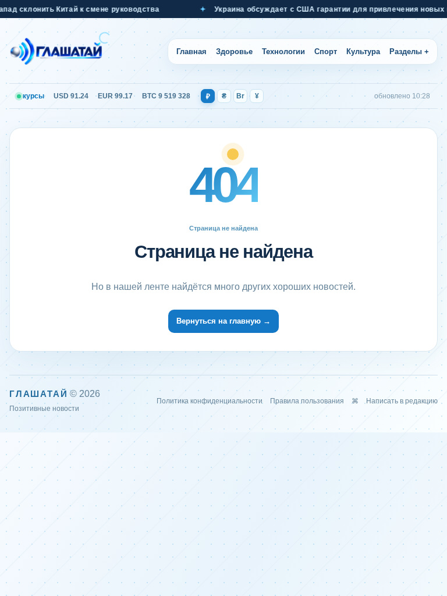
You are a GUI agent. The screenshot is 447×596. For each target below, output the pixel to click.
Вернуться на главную (223, 321)
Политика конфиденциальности (209, 401)
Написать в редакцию (402, 401)
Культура (363, 51)
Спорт (325, 51)
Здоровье (234, 51)
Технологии (283, 51)
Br (240, 96)
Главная (191, 51)
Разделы (409, 51)
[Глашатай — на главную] (60, 51)
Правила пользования (307, 401)
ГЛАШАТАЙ (38, 394)
